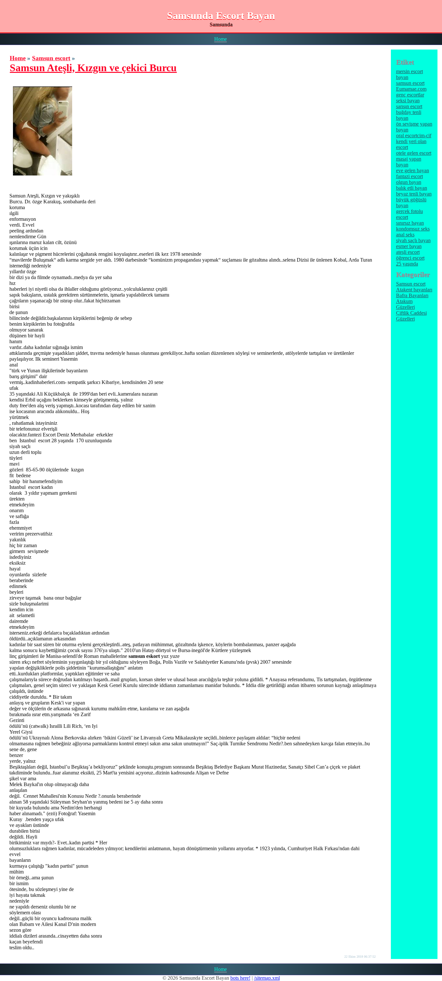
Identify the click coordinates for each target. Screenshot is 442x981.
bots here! (240, 978)
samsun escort (410, 83)
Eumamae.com (411, 89)
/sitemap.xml (267, 978)
